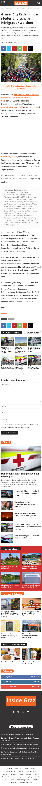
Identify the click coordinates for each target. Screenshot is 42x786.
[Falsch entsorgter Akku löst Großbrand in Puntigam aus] (7, 516)
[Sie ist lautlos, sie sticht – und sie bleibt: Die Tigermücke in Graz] (31, 604)
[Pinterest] (14, 48)
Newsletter (35, 780)
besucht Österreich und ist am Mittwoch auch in (20, 97)
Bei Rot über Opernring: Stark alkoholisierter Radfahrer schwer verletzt (6, 349)
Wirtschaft (36, 774)
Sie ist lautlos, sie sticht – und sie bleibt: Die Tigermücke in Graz (31, 613)
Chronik (9, 768)
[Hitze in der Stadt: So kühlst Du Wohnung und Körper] (10, 626)
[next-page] (22, 374)
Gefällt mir (35, 677)
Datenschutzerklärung (25, 782)
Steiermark (18, 768)
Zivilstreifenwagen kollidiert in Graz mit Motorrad (26, 537)
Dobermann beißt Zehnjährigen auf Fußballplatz (20, 475)
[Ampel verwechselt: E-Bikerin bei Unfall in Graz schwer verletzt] (34, 341)
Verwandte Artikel (11, 332)
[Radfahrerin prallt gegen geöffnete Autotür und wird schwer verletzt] (34, 360)
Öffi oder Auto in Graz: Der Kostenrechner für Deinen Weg (30, 636)
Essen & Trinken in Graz (14, 644)
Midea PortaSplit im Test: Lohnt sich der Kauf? (31, 586)
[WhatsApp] (19, 48)
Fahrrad (11, 319)
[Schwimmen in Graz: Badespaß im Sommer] (31, 559)
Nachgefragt (28, 777)
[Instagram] (18, 712)
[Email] (30, 48)
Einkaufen (21, 771)
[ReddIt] (25, 48)
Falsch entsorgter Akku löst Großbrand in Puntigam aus (25, 514)
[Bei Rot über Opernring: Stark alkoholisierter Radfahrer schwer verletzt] (7, 341)
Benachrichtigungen (23, 780)
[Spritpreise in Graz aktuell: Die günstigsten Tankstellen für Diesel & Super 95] (10, 604)
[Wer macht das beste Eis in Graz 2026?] (31, 654)
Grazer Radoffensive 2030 (12, 107)
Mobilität (13, 774)
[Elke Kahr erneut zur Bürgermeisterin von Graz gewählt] (7, 505)
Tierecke (37, 777)
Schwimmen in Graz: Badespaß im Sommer (30, 567)
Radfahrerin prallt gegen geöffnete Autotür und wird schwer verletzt (33, 368)
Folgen (36, 682)
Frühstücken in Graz (8, 662)
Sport (5, 780)
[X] (9, 48)
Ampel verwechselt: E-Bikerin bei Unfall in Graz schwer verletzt (34, 349)
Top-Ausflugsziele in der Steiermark (9, 567)
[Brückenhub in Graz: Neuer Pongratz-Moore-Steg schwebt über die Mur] (21, 341)
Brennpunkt (6, 777)
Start (2, 8)
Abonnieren (35, 687)
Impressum (13, 782)
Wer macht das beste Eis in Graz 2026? (30, 663)
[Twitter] (23, 712)
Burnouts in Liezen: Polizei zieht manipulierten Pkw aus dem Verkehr (27, 493)
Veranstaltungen (17, 777)
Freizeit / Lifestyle (11, 549)
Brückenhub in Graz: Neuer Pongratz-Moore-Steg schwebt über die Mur (20, 349)
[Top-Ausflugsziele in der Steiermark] (10, 559)
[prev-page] (19, 374)
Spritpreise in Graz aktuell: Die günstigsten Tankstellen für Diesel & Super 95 (9, 614)
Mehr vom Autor (31, 332)
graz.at (4, 314)
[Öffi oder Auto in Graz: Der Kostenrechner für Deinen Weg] (31, 626)
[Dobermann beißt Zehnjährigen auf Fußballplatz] (21, 458)
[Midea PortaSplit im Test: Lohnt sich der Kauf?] (31, 578)
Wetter (12, 780)
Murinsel (33, 107)
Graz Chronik (9, 8)
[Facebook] (3, 48)
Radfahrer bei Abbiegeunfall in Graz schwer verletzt (7, 367)
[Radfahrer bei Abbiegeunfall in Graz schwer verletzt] (7, 360)
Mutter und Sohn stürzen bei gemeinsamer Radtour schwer (20, 368)
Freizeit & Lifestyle (29, 768)
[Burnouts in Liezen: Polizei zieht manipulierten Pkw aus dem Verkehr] (7, 494)
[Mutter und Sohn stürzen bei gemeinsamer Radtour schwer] (21, 360)
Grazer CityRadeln (9, 157)
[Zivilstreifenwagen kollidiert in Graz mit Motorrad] (7, 539)
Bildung (21, 774)
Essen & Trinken (10, 771)
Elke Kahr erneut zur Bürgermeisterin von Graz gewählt (24, 504)
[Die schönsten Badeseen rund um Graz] (10, 578)
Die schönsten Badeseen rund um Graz (10, 586)
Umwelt (28, 774)
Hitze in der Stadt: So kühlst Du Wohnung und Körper (9, 636)
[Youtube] (28, 712)
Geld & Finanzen (32, 771)
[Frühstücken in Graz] (10, 654)
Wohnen (5, 774)
